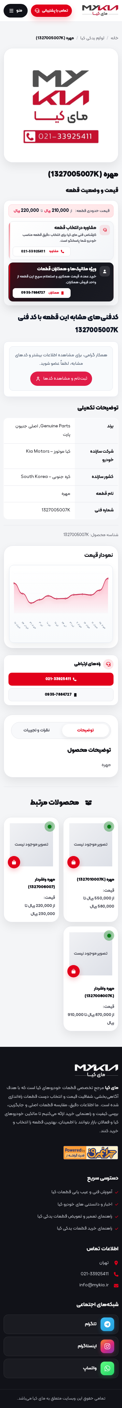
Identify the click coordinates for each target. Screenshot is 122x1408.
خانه (114, 38)
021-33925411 (95, 1274)
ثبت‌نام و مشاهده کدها (65, 378)
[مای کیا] (100, 11)
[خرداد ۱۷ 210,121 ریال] (14, 593)
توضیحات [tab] (85, 730)
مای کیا (111, 1087)
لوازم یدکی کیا (92, 38)
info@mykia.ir (94, 1285)
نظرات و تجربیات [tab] (36, 730)
